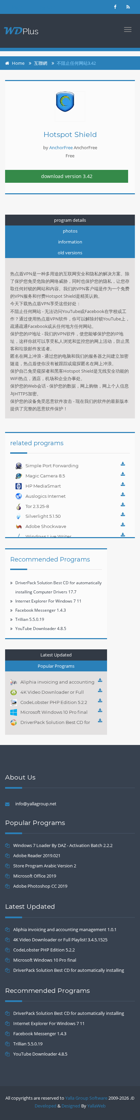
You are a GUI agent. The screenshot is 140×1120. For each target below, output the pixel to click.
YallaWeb (96, 1106)
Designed (71, 1106)
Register (46, 7)
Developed (45, 1106)
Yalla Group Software (86, 1098)
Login (17, 7)
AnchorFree (61, 147)
